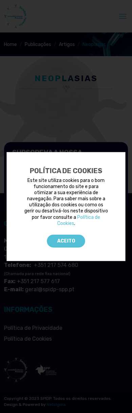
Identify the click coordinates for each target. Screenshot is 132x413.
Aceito (66, 241)
